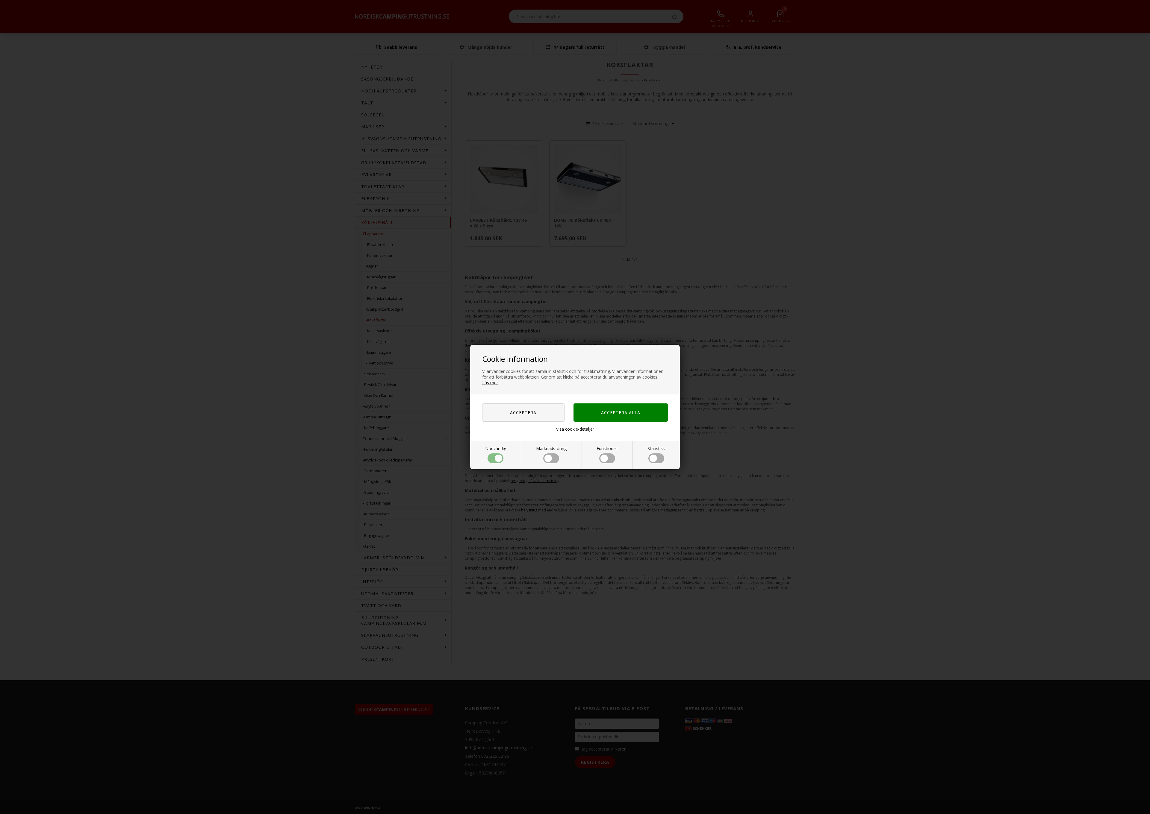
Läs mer (490, 382)
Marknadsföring (551, 448)
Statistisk (656, 448)
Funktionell (607, 448)
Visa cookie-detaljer (575, 429)
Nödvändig (495, 448)
